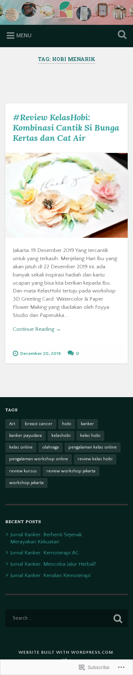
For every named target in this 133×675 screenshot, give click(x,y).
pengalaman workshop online (38, 459)
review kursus (23, 471)
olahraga (50, 447)
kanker (87, 424)
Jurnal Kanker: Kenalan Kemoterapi (50, 575)
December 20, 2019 (40, 353)
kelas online (21, 447)
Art (12, 424)
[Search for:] (66, 618)
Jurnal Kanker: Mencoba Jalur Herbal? (53, 564)
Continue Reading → (37, 329)
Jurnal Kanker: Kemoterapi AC (44, 553)
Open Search (120, 35)
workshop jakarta (26, 483)
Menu (24, 35)
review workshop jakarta (70, 471)
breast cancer (38, 424)
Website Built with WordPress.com (65, 652)
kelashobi (61, 435)
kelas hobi (90, 435)
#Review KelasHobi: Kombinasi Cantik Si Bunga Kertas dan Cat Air (66, 127)
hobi (66, 424)
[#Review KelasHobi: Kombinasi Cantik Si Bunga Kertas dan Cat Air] (66, 195)
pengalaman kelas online (92, 447)
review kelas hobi (95, 459)
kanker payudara (25, 435)
